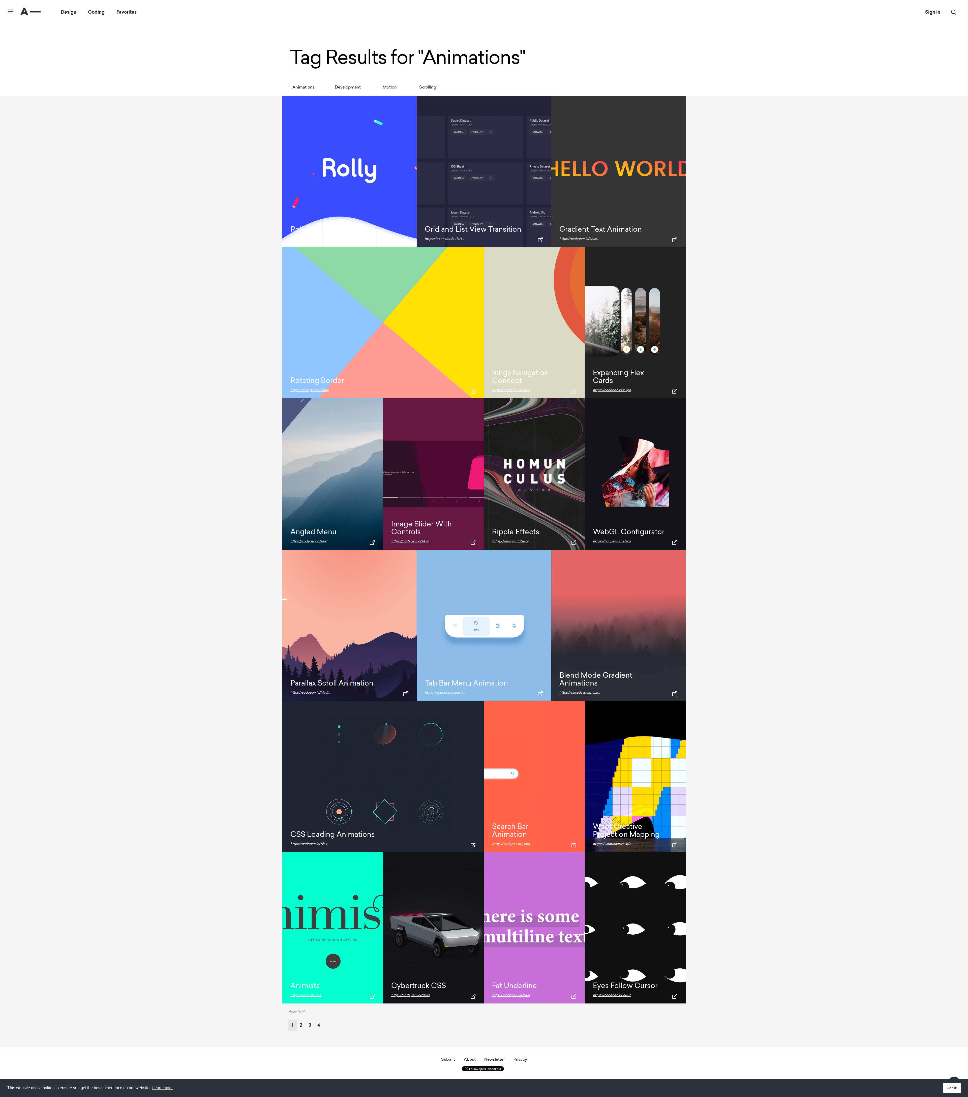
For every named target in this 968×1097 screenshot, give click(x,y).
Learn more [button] (162, 1088)
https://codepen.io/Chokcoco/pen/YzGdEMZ (325, 390)
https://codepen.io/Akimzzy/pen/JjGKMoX (424, 541)
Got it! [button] (952, 1088)
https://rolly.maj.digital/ (307, 239)
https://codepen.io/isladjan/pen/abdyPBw (322, 692)
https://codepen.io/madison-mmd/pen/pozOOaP (530, 995)
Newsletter (494, 1060)
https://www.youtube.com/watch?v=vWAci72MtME (531, 541)
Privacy (520, 1060)
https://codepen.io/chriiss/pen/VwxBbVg (591, 239)
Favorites (126, 12)
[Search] (954, 12)
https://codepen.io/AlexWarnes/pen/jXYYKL (324, 844)
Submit (448, 1060)
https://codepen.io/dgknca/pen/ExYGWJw (458, 692)
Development (348, 87)
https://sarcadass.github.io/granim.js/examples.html (599, 692)
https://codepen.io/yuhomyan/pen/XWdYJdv (527, 844)
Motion (390, 87)
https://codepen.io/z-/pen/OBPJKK (620, 390)
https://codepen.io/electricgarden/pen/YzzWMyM (632, 995)
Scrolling (427, 87)
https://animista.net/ (306, 995)
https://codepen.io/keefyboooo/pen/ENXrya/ (325, 541)
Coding (96, 12)
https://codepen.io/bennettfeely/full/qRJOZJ (527, 390)
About (470, 1060)
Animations (303, 87)
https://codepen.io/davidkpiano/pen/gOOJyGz (427, 995)
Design (68, 12)
